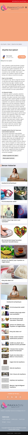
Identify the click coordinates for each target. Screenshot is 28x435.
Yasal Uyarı (22, 419)
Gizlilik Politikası (6, 419)
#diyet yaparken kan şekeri (10, 155)
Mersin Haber (10, 433)
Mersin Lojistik (18, 433)
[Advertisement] (14, 27)
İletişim (4, 422)
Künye (9, 422)
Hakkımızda (14, 419)
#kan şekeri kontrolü (8, 158)
